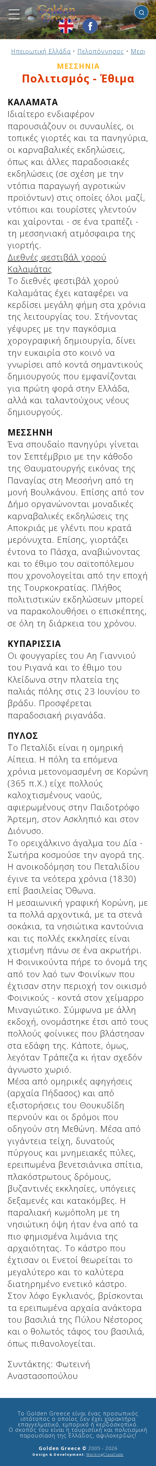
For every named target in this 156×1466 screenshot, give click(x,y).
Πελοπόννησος (100, 51)
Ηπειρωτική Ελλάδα (41, 51)
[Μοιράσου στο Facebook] (90, 25)
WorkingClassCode (104, 1454)
